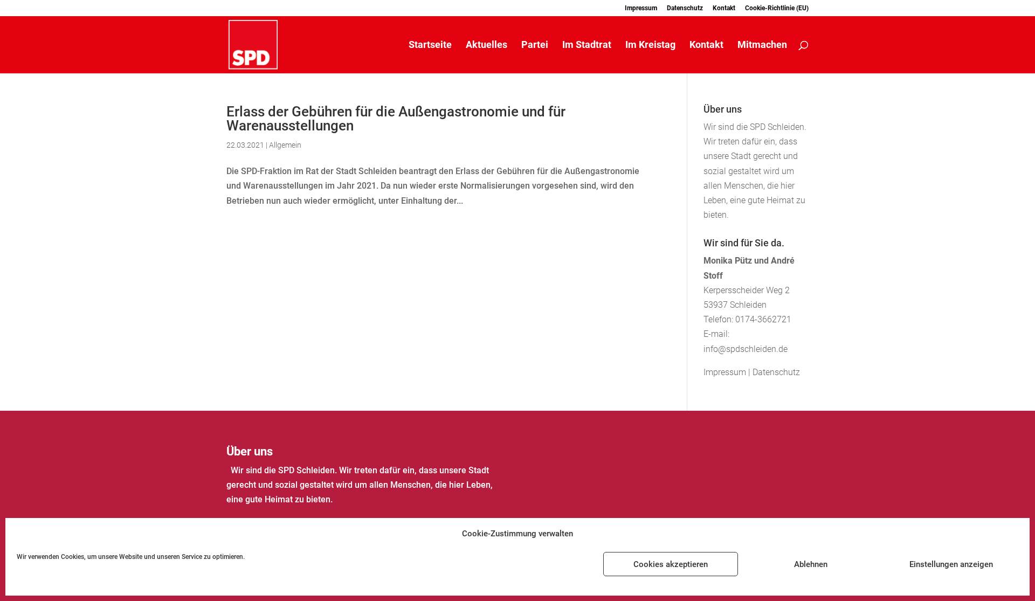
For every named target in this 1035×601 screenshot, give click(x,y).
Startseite (430, 45)
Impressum (641, 8)
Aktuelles (486, 45)
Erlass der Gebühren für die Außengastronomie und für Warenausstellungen (395, 118)
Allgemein (285, 145)
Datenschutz (685, 8)
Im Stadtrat (586, 45)
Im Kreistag (650, 45)
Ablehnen (810, 564)
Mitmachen (762, 45)
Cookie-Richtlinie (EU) (777, 8)
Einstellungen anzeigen (951, 564)
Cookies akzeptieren (670, 564)
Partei (534, 45)
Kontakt (724, 8)
